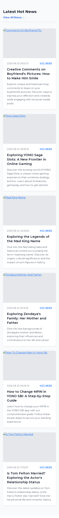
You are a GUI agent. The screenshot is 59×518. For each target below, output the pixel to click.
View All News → (14, 17)
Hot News (46, 63)
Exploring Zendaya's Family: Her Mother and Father (26, 318)
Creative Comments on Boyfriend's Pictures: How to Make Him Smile (28, 73)
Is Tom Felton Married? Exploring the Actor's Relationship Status (26, 477)
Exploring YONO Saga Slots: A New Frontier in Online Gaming (26, 159)
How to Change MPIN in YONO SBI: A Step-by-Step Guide (28, 396)
